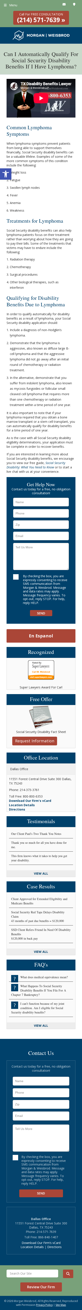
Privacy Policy (44, 1305)
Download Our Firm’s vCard (41, 1243)
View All (41, 873)
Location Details (22, 805)
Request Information (34, 740)
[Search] (68, 1274)
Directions (17, 809)
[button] (5, 174)
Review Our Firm (41, 1287)
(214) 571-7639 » (41, 18)
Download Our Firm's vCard (30, 801)
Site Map (61, 1305)
